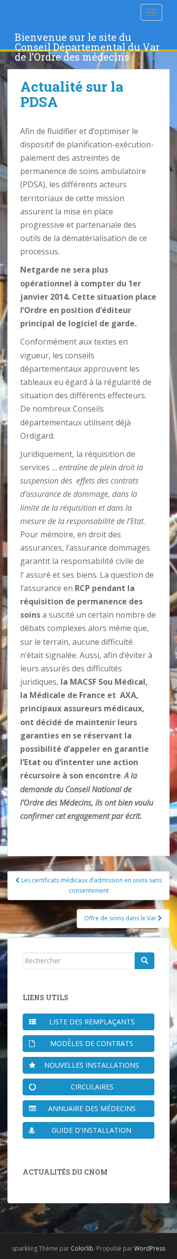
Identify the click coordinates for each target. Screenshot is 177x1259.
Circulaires (92, 1086)
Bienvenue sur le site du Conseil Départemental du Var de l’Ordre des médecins (87, 40)
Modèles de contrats (91, 1043)
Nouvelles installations (91, 1065)
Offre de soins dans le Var (121, 918)
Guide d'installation (91, 1130)
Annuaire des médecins (92, 1108)
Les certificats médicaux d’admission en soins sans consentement (91, 885)
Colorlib (82, 1248)
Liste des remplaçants (92, 1021)
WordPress (149, 1248)
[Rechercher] (144, 960)
